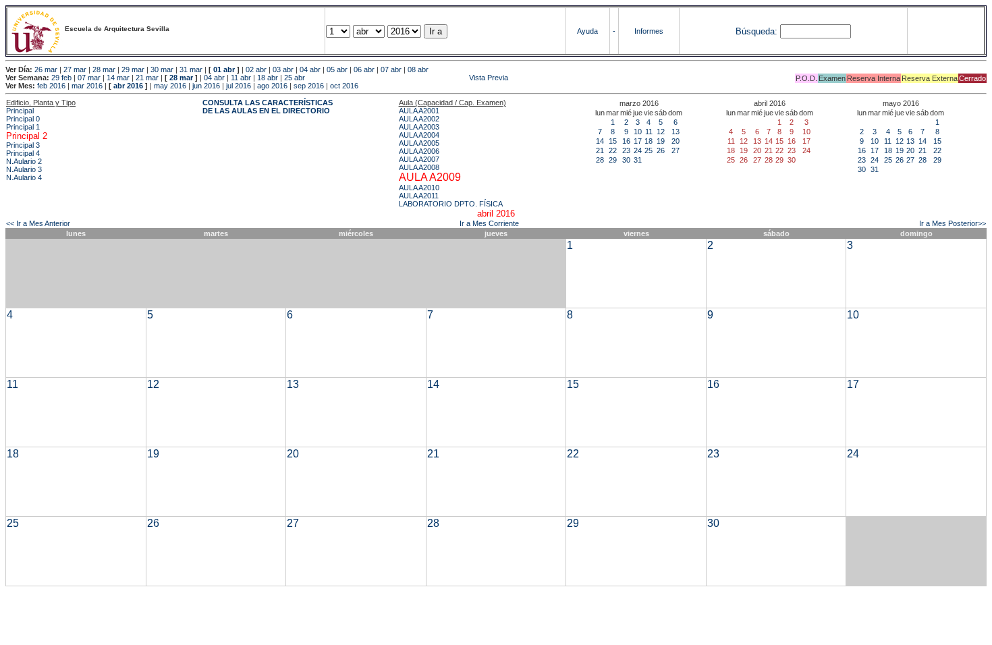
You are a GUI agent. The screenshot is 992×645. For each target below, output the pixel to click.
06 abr (364, 69)
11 (649, 132)
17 (638, 141)
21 (600, 150)
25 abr (294, 78)
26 (661, 150)
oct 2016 (344, 86)
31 (638, 160)
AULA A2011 (419, 196)
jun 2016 (206, 86)
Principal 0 (23, 119)
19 (661, 141)
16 (626, 141)
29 (613, 160)
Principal (20, 111)
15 (613, 141)
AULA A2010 (419, 188)
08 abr (418, 69)
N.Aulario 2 (24, 161)
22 (613, 150)
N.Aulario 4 (24, 177)
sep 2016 (309, 86)
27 (675, 150)
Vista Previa (407, 78)
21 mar (147, 78)
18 (648, 141)
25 (648, 150)
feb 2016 (51, 86)
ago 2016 (272, 86)
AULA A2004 (419, 135)
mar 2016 (87, 86)
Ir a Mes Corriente (489, 223)
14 (600, 141)
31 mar (191, 69)
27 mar (74, 69)
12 (661, 132)
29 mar (132, 69)
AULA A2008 (419, 167)
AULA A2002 (419, 119)
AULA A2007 (419, 159)
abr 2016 (128, 86)
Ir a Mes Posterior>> (952, 223)
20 (675, 141)
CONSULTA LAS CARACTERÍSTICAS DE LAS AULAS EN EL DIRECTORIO (267, 107)
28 (600, 160)
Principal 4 (23, 153)
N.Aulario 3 (24, 169)
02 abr (256, 69)
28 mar (103, 69)
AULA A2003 (419, 127)
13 (675, 132)
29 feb (61, 78)
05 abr (337, 69)
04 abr (310, 69)
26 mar (45, 69)
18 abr (267, 78)
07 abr (391, 69)
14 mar (118, 78)
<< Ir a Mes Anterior (38, 223)
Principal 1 (23, 127)
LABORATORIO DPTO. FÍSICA (451, 204)
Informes (648, 31)
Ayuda (587, 31)
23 (626, 150)
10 (638, 132)
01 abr (224, 69)
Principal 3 (23, 145)
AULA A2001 (419, 111)
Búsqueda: (756, 31)
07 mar (89, 78)
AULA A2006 (419, 151)
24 (638, 150)
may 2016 (170, 86)
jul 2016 (238, 86)
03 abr (283, 69)
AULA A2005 (419, 143)
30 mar (161, 69)
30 (626, 160)
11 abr (241, 78)
